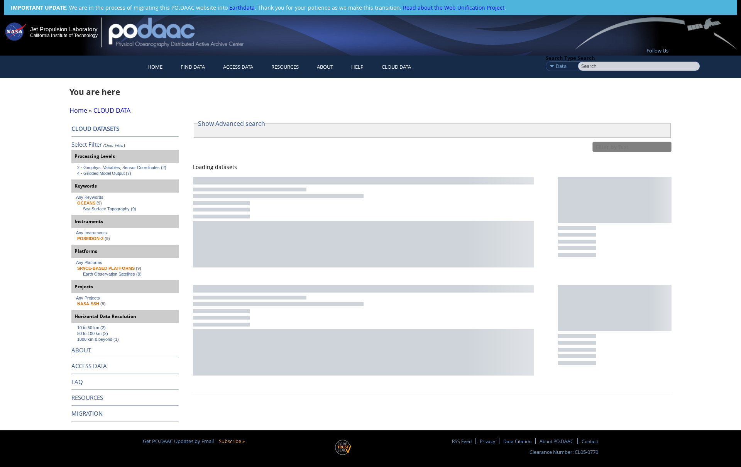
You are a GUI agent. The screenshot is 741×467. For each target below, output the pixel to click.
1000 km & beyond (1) (98, 339)
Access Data (238, 66)
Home (154, 66)
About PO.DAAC (557, 441)
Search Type (561, 57)
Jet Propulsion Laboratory (63, 29)
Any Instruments (91, 232)
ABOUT (81, 350)
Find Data (193, 66)
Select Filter (86, 144)
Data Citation (517, 441)
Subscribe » (232, 441)
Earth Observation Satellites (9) (112, 274)
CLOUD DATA (396, 66)
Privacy (487, 441)
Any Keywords (89, 197)
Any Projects (88, 298)
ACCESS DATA (89, 366)
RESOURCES (285, 66)
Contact (590, 441)
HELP (357, 66)
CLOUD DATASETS (95, 128)
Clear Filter (114, 145)
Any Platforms (89, 262)
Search (586, 57)
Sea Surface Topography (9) (109, 208)
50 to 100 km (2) (92, 333)
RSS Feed (462, 441)
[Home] (182, 32)
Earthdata (242, 7)
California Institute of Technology (64, 35)
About (325, 66)
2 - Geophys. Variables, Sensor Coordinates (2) (121, 167)
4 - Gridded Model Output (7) (104, 173)
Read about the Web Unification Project (453, 7)
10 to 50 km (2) (91, 327)
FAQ (77, 382)
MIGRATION (87, 413)
